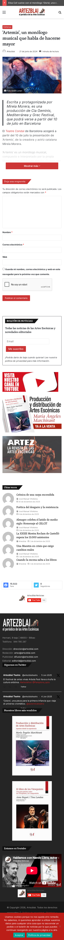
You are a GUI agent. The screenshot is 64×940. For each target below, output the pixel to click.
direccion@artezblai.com (25, 649)
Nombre (7, 232)
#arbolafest (26, 682)
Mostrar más (31, 165)
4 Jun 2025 (46, 696)
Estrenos (7, 27)
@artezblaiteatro (30, 675)
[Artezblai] (32, 12)
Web (4, 257)
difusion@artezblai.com (26, 656)
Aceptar (19, 935)
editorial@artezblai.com (24, 660)
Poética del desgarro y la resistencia (37, 507)
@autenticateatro (35, 703)
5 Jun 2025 (46, 675)
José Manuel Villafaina (28, 499)
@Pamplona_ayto (41, 682)
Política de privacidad (39, 935)
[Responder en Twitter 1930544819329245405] (5, 687)
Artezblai (11, 51)
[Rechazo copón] (60, 926)
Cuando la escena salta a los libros (36, 559)
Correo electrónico (13, 244)
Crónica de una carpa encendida (35, 494)
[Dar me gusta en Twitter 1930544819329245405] (17, 687)
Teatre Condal (15, 131)
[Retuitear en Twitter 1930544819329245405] (11, 687)
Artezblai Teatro (11, 675)
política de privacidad (16, 361)
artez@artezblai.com (24, 653)
